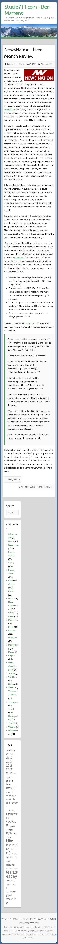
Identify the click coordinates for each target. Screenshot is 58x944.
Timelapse (12, 702)
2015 (9, 754)
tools (8, 884)
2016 (9, 757)
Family (11, 563)
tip (14, 880)
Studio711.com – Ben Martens (27, 10)
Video (10, 723)
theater (9, 880)
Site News (12, 677)
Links (10, 613)
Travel (11, 709)
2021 (9, 773)
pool (15, 857)
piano (14, 854)
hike (9, 841)
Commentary (46, 64)
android (9, 781)
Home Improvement (13, 605)
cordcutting (10, 810)
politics (9, 857)
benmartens (12, 64)
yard (9, 895)
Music (11, 627)
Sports (11, 688)
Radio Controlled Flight (12, 666)
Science (11, 673)
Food (10, 581)
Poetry (11, 652)
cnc (7, 807)
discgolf (9, 830)
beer (8, 784)
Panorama (12, 638)
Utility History (13, 479)
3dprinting (10, 750)
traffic (14, 884)
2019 (9, 769)
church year (12, 803)
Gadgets (12, 584)
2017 (9, 761)
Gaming (11, 591)
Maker (11, 616)
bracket (9, 792)
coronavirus (11, 815)
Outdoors (12, 630)
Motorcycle (13, 620)
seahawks (10, 865)
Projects (11, 655)
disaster (12, 826)
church (10, 799)
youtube (11, 901)
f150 (9, 833)
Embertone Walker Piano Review (35, 487)
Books (11, 541)
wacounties (11, 891)
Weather (11, 727)
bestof (10, 788)
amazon (9, 777)
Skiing (11, 684)
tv (7, 888)
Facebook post (32, 323)
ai (15, 773)
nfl (8, 852)
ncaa (12, 849)
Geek (10, 598)
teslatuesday (12, 874)
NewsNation (9, 109)
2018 (9, 765)
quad (8, 861)
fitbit (14, 833)
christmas (11, 795)
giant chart (19, 257)
